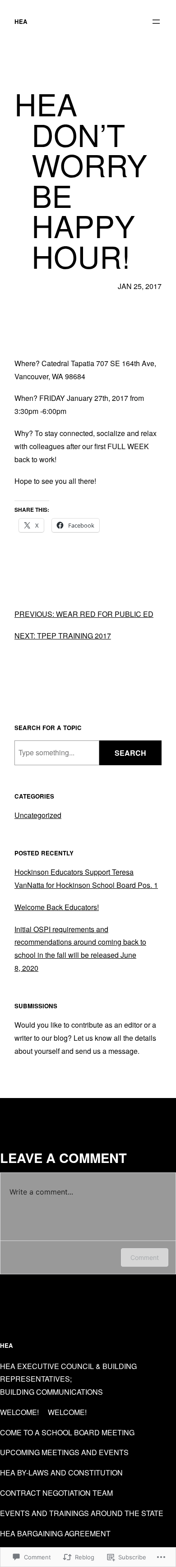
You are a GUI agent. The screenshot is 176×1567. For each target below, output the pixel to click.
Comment (144, 1257)
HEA (21, 21)
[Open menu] (156, 21)
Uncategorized (37, 815)
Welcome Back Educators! (56, 907)
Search (130, 753)
